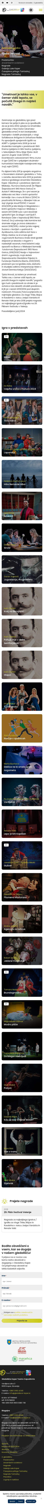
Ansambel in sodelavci (13, 63)
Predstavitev (8, 60)
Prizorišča (7, 1477)
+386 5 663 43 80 (16, 1390)
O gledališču (38, 3)
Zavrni (20, 1501)
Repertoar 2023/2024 (10, 1446)
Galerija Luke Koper (11, 68)
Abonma (5, 1449)
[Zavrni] (41, 1498)
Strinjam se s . (18, 1313)
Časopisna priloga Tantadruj (16, 71)
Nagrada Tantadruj (11, 74)
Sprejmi (12, 1501)
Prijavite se (22, 1320)
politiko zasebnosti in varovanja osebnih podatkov (18, 1313)
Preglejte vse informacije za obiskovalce (18, 1435)
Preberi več (31, 1501)
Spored (5, 1443)
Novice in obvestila (25, 3)
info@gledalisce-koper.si (20, 1393)
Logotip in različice (11, 1479)
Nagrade (6, 66)
